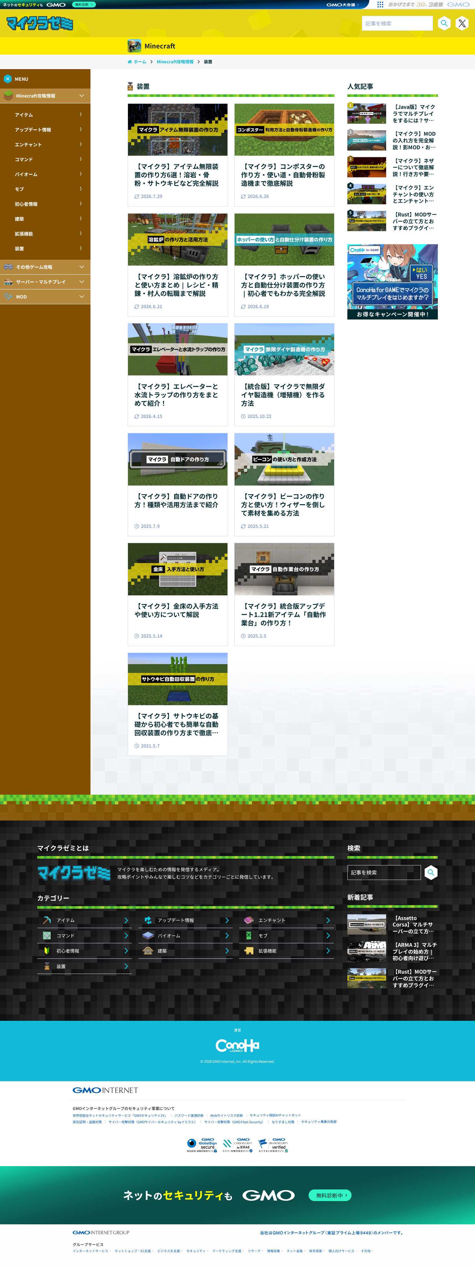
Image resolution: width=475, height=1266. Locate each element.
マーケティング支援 (226, 1251)
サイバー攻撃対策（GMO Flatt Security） (234, 1121)
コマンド (24, 159)
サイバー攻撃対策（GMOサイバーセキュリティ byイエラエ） (153, 1121)
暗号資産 (315, 1251)
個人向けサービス (341, 1251)
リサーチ (254, 1251)
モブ (19, 189)
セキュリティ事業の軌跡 (319, 1121)
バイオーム (26, 174)
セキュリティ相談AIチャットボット (275, 1115)
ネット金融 (295, 1251)
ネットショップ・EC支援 (133, 1251)
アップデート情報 (33, 129)
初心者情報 (26, 204)
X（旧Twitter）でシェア (462, 23)
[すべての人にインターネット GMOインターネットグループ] (430, 4)
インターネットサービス (90, 1251)
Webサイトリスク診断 (226, 1115)
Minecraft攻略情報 (176, 61)
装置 (19, 248)
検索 (444, 23)
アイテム (24, 114)
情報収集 (273, 1251)
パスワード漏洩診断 (189, 1115)
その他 (366, 1251)
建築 (19, 218)
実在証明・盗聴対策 (87, 1121)
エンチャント (28, 144)
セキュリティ (196, 1251)
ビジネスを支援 (168, 1251)
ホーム (140, 61)
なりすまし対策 (283, 1121)
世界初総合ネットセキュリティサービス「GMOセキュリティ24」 (120, 1115)
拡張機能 (24, 233)
